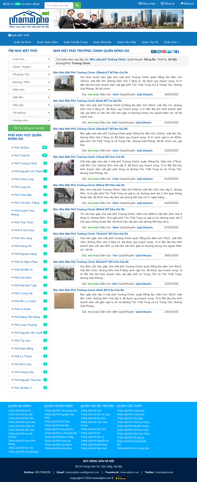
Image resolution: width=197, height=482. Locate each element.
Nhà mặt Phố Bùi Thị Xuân (96, 414)
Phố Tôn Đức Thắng (27, 202)
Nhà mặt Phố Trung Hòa (131, 410)
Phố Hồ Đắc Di (24, 269)
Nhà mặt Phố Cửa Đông (59, 444)
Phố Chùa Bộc (23, 194)
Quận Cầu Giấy (126, 42)
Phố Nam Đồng (24, 348)
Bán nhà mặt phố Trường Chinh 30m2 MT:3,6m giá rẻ (88, 290)
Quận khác (171, 42)
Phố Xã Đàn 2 (23, 387)
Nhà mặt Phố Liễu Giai (22, 430)
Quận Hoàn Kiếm (47, 42)
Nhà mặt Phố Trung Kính (132, 414)
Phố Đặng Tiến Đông (27, 316)
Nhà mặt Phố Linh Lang (22, 422)
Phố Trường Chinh (26, 163)
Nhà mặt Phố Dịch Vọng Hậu (134, 448)
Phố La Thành (23, 356)
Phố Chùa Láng (24, 179)
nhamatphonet (164, 472)
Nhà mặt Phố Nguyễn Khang (134, 426)
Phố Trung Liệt (24, 293)
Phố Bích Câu (23, 364)
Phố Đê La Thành (25, 301)
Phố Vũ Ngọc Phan (26, 261)
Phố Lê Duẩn (23, 309)
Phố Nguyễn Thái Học (28, 379)
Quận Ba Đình (22, 42)
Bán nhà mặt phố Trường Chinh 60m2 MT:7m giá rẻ (87, 100)
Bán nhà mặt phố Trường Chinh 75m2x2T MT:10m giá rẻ (90, 233)
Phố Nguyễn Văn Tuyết (29, 332)
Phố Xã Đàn (22, 147)
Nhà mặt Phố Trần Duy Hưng (134, 422)
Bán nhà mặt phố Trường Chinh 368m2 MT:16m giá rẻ (89, 209)
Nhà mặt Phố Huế (92, 410)
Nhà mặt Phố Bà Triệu (58, 421)
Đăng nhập (148, 3)
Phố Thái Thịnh (24, 222)
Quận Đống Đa (102, 42)
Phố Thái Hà (22, 155)
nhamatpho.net (129, 472)
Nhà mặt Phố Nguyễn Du (96, 441)
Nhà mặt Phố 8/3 (91, 433)
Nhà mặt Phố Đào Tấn (22, 418)
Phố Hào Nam (23, 277)
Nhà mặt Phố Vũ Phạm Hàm (133, 430)
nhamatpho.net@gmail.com (83, 472)
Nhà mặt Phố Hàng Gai (59, 441)
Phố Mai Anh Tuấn (26, 285)
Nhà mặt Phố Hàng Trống (60, 437)
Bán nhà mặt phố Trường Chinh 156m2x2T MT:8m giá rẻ (90, 72)
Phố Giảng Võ (23, 246)
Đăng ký (169, 3)
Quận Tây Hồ (150, 42)
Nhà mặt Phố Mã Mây (58, 425)
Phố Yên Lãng (23, 238)
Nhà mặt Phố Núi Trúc (21, 448)
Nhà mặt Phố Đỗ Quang (131, 437)
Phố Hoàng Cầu (24, 372)
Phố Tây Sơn (23, 340)
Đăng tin (188, 3)
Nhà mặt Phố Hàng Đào (59, 448)
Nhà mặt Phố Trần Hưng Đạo (62, 410)
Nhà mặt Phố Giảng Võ (22, 426)
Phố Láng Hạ (23, 187)
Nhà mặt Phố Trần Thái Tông (134, 433)
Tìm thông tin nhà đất (30, 128)
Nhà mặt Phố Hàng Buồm (60, 429)
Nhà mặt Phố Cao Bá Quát (24, 451)
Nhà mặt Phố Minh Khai (95, 444)
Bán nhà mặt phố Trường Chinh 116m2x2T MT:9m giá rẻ (90, 128)
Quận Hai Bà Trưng (75, 42)
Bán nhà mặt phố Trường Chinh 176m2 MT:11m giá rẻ (88, 156)
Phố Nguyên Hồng (26, 253)
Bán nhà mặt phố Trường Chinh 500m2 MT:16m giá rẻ (89, 185)
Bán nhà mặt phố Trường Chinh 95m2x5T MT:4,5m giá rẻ (91, 261)
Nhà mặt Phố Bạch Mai (95, 448)
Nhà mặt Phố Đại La (93, 437)
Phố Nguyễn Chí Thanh (29, 171)
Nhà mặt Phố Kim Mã (21, 414)
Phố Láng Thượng (26, 324)
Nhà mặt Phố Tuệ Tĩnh (94, 429)
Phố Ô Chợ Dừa (24, 230)
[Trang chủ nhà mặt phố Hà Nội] (29, 18)
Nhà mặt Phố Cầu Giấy (131, 418)
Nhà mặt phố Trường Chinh (108, 59)
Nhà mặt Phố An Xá (20, 410)
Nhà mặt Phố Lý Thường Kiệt (62, 433)
